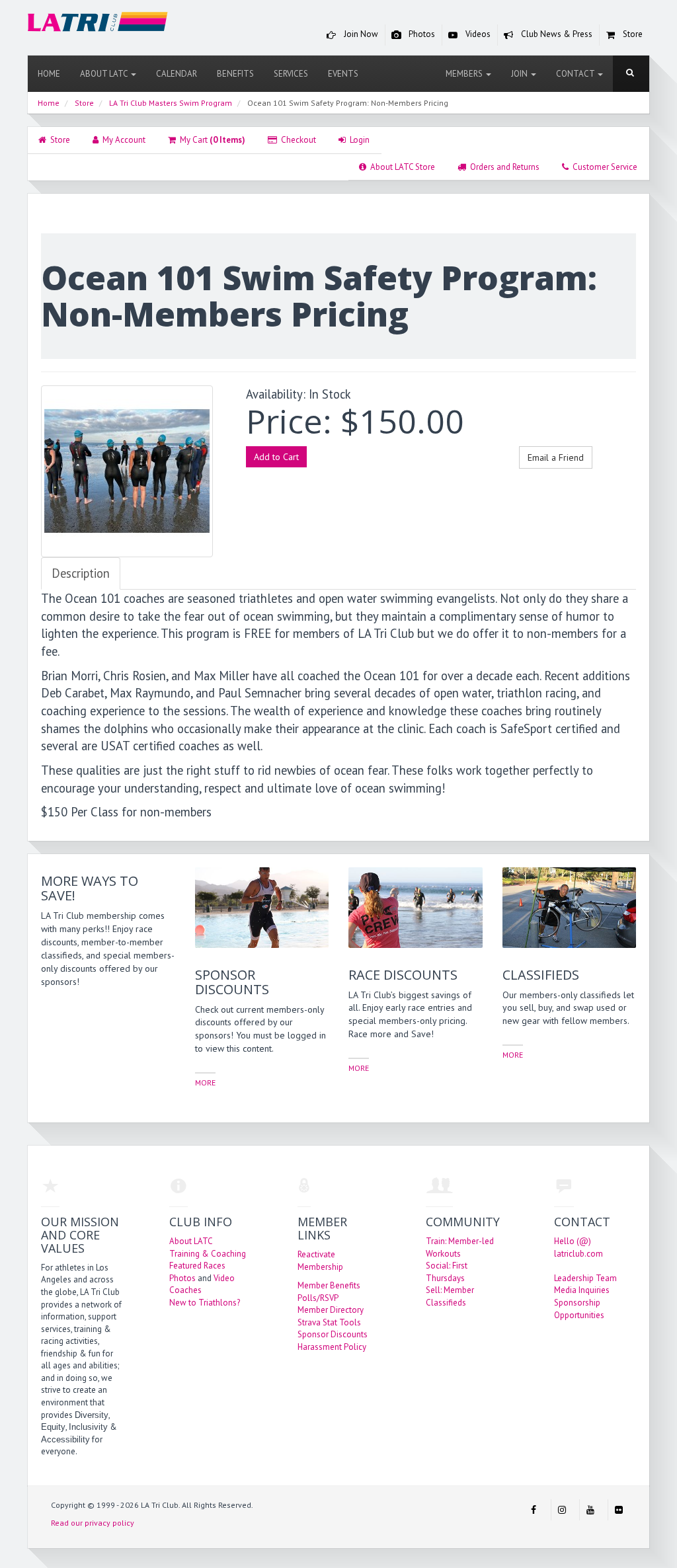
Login (358, 139)
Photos (421, 34)
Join (520, 73)
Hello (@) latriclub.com (578, 1247)
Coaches (185, 1290)
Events (343, 73)
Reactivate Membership (320, 1261)
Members (465, 73)
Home (49, 73)
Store (632, 34)
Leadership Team (585, 1278)
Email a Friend (556, 457)
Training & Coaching (207, 1253)
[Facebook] (533, 1509)
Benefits (235, 73)
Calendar (176, 73)
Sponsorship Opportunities (579, 1309)
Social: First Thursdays (446, 1272)
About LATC (105, 73)
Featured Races (197, 1265)
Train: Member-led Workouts (460, 1247)
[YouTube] (590, 1509)
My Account (122, 139)
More (205, 1082)
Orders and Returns (502, 167)
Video (224, 1278)
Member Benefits (329, 1285)
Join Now (360, 34)
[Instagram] (562, 1509)
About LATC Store (400, 167)
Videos (477, 34)
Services (291, 73)
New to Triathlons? (204, 1302)
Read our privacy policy (92, 1523)
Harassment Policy (332, 1346)
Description (81, 573)
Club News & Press (555, 34)
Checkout (296, 139)
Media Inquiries (582, 1290)
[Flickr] (618, 1509)
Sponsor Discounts (333, 1334)
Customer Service (603, 167)
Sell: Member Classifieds (450, 1296)
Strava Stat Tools (329, 1322)
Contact (576, 73)
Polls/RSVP (318, 1298)
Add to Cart (276, 457)
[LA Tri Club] (98, 24)
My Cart (210, 139)
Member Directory (331, 1309)
